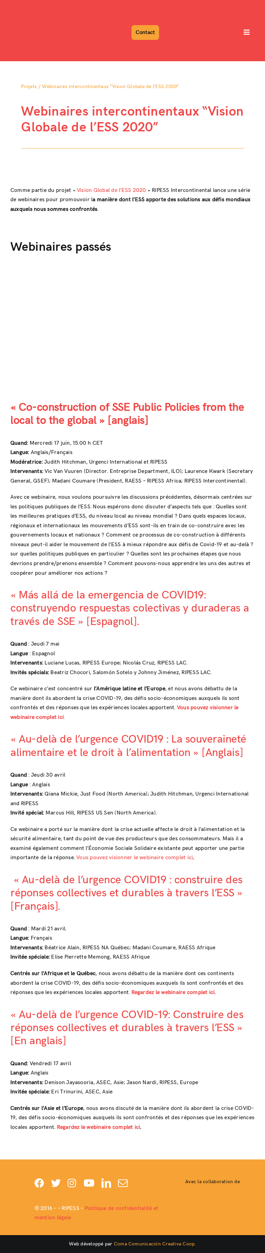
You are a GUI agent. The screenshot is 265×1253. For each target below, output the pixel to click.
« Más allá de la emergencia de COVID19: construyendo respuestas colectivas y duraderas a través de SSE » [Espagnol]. (129, 608)
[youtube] (89, 1183)
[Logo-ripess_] (30, 6)
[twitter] (56, 1183)
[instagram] (72, 1183)
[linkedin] (106, 1183)
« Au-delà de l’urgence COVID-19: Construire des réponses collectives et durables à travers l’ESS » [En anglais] (126, 1028)
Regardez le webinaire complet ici (98, 1127)
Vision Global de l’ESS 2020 (111, 190)
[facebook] (39, 1183)
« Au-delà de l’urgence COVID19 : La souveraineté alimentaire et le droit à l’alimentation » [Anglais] (128, 746)
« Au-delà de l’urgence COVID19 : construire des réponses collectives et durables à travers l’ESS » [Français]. (126, 893)
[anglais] (126, 420)
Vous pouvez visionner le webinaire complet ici (134, 857)
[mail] (123, 1183)
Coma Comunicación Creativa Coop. (155, 1244)
